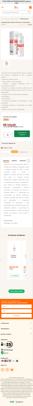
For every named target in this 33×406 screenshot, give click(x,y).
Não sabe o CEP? (23, 152)
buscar (29, 11)
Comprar (22, 133)
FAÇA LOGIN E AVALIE (16, 291)
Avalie (30, 24)
